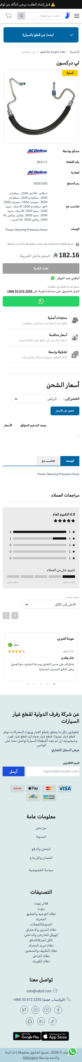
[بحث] (21, 15)
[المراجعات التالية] (14, 615)
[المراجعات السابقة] (6, 615)
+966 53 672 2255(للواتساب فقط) (39, 1000)
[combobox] (56, 398)
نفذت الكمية (41, 268)
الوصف (75, 229)
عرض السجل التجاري (65, 750)
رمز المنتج (73, 183)
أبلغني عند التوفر (68, 278)
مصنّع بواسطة (71, 151)
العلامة (75, 172)
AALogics (30, 1057)
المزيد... (14, 219)
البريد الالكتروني (71, 763)
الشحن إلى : (71, 398)
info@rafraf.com (39, 991)
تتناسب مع (72, 206)
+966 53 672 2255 (19, 291)
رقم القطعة (72, 162)
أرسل (13, 771)
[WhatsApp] (41, 301)
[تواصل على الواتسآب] (72, 1052)
